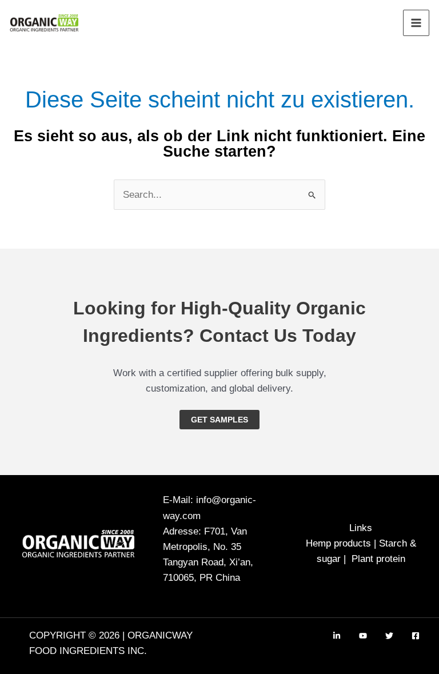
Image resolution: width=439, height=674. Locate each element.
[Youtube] (363, 636)
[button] (219, 419)
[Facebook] (416, 636)
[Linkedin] (337, 636)
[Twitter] (389, 636)
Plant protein (378, 558)
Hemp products (338, 543)
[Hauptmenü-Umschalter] (416, 23)
